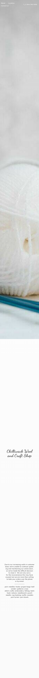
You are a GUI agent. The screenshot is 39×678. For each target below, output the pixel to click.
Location (11, 3)
